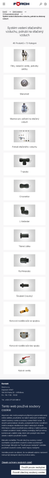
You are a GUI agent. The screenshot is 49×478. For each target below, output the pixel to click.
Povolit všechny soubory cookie (29, 472)
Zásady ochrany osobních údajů (17, 462)
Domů (5, 12)
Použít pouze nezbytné (33, 467)
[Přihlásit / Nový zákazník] (45, 4)
